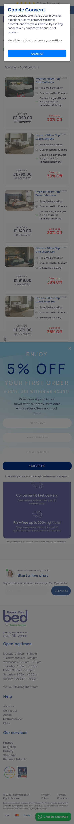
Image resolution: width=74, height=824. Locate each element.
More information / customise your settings (35, 40)
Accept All (37, 53)
